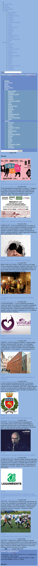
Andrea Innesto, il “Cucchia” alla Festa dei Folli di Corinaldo (18, 455)
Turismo (10, 67)
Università (11, 69)
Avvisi (10, 45)
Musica (10, 34)
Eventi (6, 10)
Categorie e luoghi (13, 15)
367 (4, 549)
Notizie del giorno (18, 561)
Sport (9, 64)
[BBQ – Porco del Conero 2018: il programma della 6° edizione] (16, 180)
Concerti (10, 19)
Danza (10, 25)
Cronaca (10, 47)
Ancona (6, 2)
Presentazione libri (13, 35)
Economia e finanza (14, 49)
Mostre (10, 32)
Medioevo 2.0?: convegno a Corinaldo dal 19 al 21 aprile (16, 221)
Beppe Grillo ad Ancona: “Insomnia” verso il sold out (16, 260)
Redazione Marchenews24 (8, 186)
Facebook (10, 564)
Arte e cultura (12, 12)
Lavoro (10, 50)
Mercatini (11, 30)
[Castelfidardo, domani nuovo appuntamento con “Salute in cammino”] (16, 293)
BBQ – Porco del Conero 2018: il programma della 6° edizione (18, 184)
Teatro (10, 40)
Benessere (11, 14)
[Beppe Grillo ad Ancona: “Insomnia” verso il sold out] (16, 256)
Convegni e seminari (14, 22)
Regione (10, 57)
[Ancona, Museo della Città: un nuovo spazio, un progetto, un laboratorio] (16, 373)
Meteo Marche (12, 52)
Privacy (3, 563)
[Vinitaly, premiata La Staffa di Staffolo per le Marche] (16, 334)
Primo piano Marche (14, 55)
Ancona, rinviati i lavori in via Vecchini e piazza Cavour (16, 417)
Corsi (9, 24)
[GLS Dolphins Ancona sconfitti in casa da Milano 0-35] (16, 532)
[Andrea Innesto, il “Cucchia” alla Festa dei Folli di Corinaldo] (16, 451)
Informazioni (29, 561)
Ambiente (11, 44)
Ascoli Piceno (8, 4)
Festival (10, 29)
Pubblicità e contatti (6, 561)
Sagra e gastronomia (14, 39)
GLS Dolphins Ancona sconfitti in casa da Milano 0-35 (16, 536)
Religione (11, 37)
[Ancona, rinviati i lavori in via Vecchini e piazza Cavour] (9, 413)
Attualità (6, 42)
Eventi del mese (12, 27)
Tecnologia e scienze (14, 65)
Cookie (8, 563)
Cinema (10, 17)
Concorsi (10, 20)
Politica (10, 54)
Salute (10, 59)
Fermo (6, 5)
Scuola (10, 60)
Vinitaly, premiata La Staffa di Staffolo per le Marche (16, 338)
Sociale (10, 62)
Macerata (7, 7)
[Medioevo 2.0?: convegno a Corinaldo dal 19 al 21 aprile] (16, 217)
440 (11, 549)
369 (8, 549)
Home (2, 152)
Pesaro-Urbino (8, 9)
